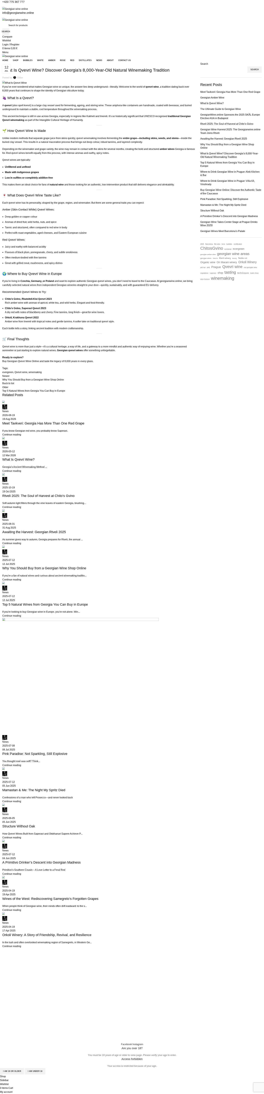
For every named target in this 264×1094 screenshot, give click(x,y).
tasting (230, 272)
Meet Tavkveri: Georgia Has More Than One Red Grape (230, 92)
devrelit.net (61, 1037)
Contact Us (7, 1033)
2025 (202, 244)
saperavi (213, 273)
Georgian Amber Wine (212, 97)
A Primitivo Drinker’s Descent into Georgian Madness (229, 216)
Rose (4, 983)
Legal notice (8, 1027)
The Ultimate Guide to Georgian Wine (220, 109)
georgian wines (205, 258)
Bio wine (217, 244)
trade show (254, 273)
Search (204, 64)
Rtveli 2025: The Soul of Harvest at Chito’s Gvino (226, 124)
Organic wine (207, 262)
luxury (234, 258)
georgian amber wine (208, 254)
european (227, 249)
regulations (204, 273)
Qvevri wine (232, 267)
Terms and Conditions (12, 1012)
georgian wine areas (233, 254)
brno (223, 244)
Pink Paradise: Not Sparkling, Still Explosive (224, 199)
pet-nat (202, 267)
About (5, 1001)
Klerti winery (225, 258)
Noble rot (242, 258)
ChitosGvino (211, 248)
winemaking (222, 278)
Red (4, 978)
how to (215, 258)
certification (238, 244)
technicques (243, 273)
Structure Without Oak (212, 210)
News (5, 1007)
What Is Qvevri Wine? (212, 103)
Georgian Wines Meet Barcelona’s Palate (222, 231)
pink (208, 267)
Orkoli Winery (247, 262)
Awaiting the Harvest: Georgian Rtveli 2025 (223, 138)
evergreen (238, 248)
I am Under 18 (35, 1071)
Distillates (6, 973)
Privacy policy (8, 1017)
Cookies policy (9, 1022)
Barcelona (209, 244)
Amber (5, 968)
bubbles (229, 244)
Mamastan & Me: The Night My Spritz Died (223, 205)
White (5, 988)
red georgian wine (250, 267)
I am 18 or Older (12, 1071)
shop (220, 272)
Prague (216, 267)
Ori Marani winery (227, 262)
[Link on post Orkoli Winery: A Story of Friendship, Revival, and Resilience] (99, 506)
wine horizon (205, 279)
